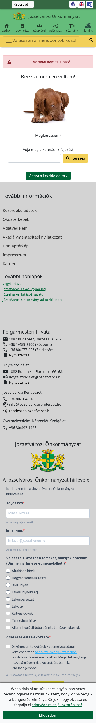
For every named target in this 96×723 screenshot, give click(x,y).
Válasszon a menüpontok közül (44, 40)
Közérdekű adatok (20, 210)
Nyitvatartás (19, 355)
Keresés (75, 158)
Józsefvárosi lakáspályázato (23, 294)
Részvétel (39, 27)
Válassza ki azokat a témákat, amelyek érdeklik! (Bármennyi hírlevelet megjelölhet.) (46, 560)
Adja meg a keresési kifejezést (48, 149)
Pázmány (72, 30)
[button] (91, 40)
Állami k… (88, 30)
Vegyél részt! (12, 284)
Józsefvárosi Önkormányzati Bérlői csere (33, 300)
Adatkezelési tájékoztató (27, 637)
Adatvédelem (15, 228)
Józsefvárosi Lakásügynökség (24, 289)
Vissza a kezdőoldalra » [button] (48, 175)
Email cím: (14, 530)
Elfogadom (48, 715)
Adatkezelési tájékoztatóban (56, 652)
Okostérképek (16, 219)
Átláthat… (55, 27)
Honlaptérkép (16, 246)
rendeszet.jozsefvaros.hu (30, 410)
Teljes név (14, 503)
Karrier (9, 263)
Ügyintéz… (22, 27)
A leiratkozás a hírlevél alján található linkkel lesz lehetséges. (43, 675)
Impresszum (14, 254)
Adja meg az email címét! (21, 549)
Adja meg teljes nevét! (19, 522)
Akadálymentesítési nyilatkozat (32, 237)
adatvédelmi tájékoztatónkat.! (57, 704)
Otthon (7, 27)
